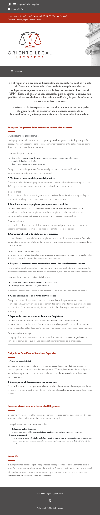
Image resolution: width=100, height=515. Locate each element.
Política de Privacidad (55, 508)
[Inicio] (29, 43)
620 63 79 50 (17, 9)
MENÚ (18, 71)
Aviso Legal (41, 508)
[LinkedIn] (9, 4)
